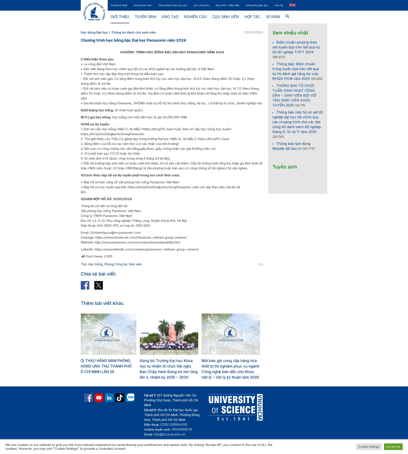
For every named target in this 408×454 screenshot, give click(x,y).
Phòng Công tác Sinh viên (123, 264)
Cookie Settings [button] (368, 446)
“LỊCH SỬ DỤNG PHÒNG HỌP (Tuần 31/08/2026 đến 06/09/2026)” (229, 366)
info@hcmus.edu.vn (169, 434)
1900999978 (181, 429)
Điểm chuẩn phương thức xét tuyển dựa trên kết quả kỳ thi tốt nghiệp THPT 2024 (296, 47)
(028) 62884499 (173, 424)
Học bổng (95, 264)
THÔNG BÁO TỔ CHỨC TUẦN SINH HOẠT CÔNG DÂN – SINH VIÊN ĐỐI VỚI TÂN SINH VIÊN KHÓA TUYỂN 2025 (294, 95)
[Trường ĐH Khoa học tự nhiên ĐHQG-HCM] (88, 397)
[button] (287, 17)
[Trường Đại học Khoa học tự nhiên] (109, 397)
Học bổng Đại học (94, 32)
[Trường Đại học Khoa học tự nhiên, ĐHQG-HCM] (99, 397)
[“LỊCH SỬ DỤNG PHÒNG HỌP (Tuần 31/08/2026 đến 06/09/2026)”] (233, 334)
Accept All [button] (393, 446)
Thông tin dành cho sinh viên (133, 32)
